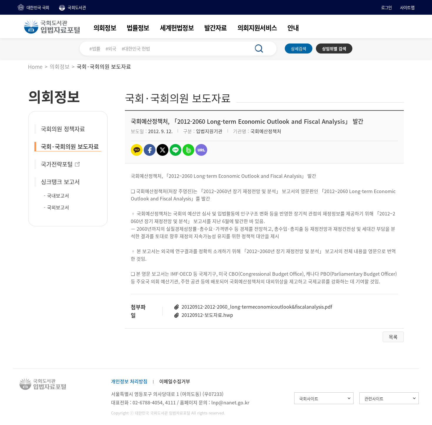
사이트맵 (407, 7)
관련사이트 (374, 398)
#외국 (111, 48)
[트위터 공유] (162, 150)
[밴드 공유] (188, 150)
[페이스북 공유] (149, 150)
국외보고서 (58, 207)
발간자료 (215, 27)
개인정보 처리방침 (129, 381)
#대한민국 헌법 (136, 48)
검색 (262, 48)
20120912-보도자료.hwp (207, 314)
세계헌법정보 (177, 27)
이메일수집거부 (174, 381)
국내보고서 (58, 195)
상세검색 (298, 48)
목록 (393, 336)
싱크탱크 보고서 (60, 182)
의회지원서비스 (257, 27)
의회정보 (104, 27)
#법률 (94, 48)
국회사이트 (308, 398)
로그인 (386, 7)
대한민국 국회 (37, 7)
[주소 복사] (201, 150)
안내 (293, 27)
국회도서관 (77, 7)
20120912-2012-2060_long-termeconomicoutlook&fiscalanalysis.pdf (257, 306)
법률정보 (138, 27)
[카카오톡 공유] (137, 150)
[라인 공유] (175, 150)
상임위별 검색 (334, 48)
